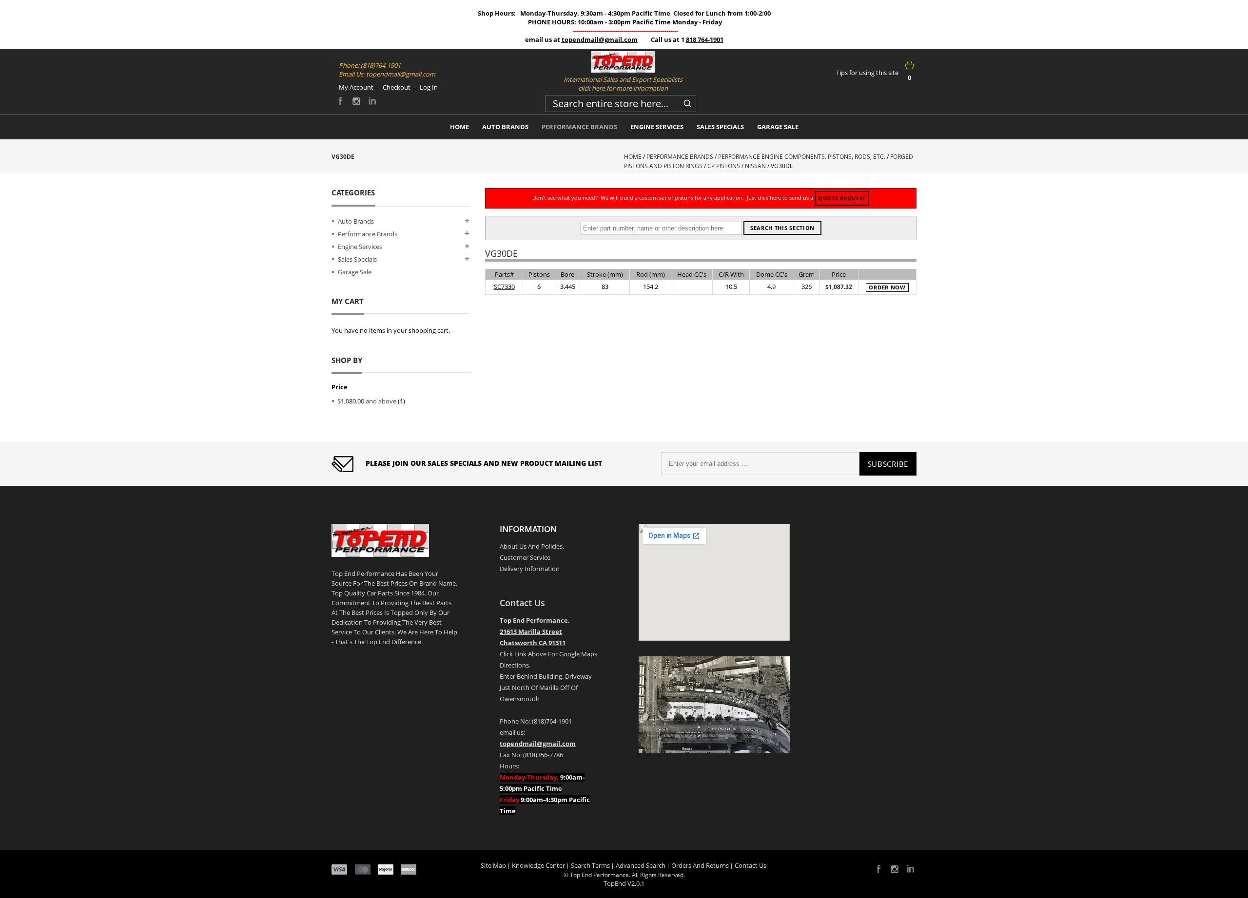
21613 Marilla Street (531, 631)
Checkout (396, 87)
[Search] (687, 101)
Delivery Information (530, 568)
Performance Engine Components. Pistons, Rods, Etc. (801, 157)
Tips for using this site (867, 72)
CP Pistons (723, 166)
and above (366, 401)
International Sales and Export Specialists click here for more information (623, 84)
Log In (429, 87)
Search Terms (590, 865)
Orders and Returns (700, 865)
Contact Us (522, 603)
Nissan (755, 166)
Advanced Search (640, 865)
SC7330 (504, 286)
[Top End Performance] (623, 62)
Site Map (493, 865)
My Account (356, 87)
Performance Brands (679, 157)
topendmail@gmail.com (600, 39)
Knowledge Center (538, 865)
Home (633, 157)
